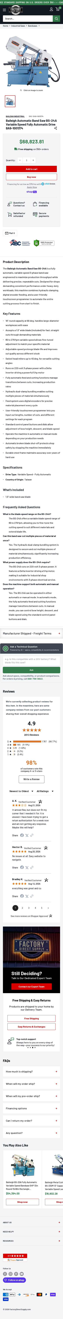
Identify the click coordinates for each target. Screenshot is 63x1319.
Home (5, 26)
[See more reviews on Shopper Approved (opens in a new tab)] (31, 835)
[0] (57, 9)
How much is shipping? (19, 1071)
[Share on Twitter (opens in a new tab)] (27, 835)
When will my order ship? (20, 1083)
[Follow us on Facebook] (5, 1274)
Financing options (16, 1108)
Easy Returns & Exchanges (31, 1026)
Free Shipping (31, 1018)
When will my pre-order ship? (23, 1096)
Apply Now (32, 187)
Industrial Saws (18, 26)
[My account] (51, 9)
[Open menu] (4, 10)
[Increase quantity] (33, 160)
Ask (31, 670)
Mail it (12, 233)
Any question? (14, 1132)
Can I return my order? (19, 1120)
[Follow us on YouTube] (22, 1274)
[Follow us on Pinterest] (16, 1274)
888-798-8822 (35, 678)
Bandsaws (33, 26)
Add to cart (31, 169)
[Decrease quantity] (19, 160)
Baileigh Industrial (15, 116)
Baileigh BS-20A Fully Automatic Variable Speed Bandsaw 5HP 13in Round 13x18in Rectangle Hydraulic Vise (22, 1186)
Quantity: (11, 160)
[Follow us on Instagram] (10, 1274)
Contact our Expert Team (31, 986)
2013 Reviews (40, 735)
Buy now (31, 176)
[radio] (32, 741)
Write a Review (31, 779)
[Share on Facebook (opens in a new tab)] (22, 835)
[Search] (56, 18)
